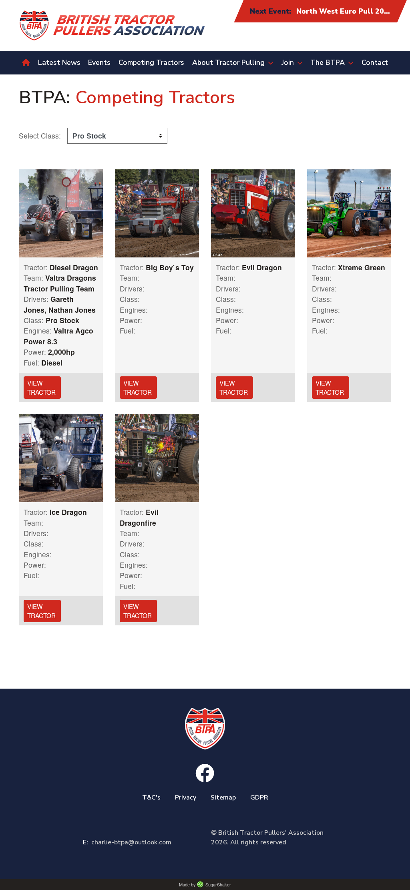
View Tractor (41, 387)
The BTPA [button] (327, 62)
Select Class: (40, 136)
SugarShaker (218, 884)
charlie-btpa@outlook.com (127, 842)
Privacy (185, 797)
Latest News (59, 62)
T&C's (151, 797)
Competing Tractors (151, 62)
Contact (375, 62)
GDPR (259, 797)
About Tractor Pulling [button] (228, 62)
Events (99, 62)
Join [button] (287, 62)
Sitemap (223, 797)
